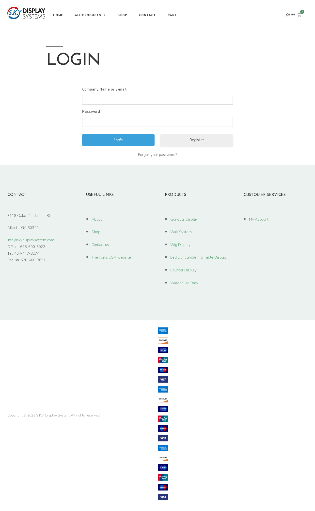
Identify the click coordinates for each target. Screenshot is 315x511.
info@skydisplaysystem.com (30, 240)
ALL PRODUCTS (88, 15)
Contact (147, 15)
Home (58, 15)
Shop (122, 15)
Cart (172, 15)
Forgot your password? (157, 154)
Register (196, 139)
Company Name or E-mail (104, 89)
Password (91, 111)
